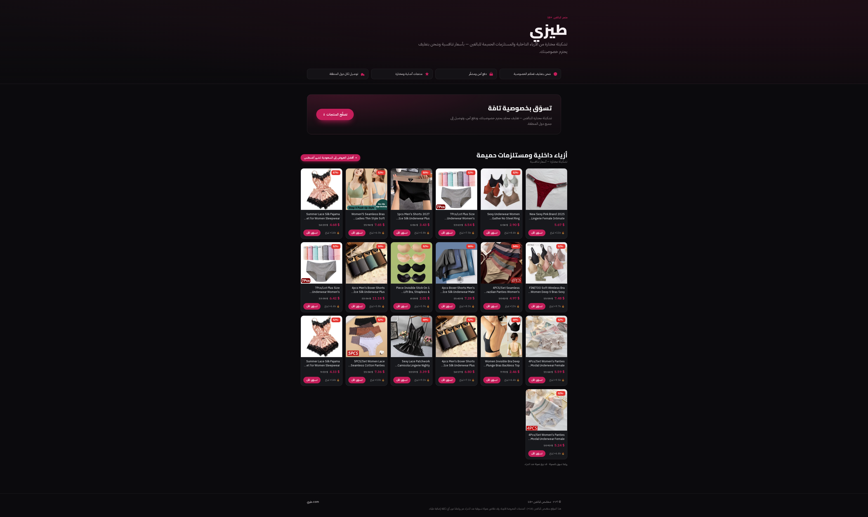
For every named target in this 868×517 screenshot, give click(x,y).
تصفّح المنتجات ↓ (335, 114)
